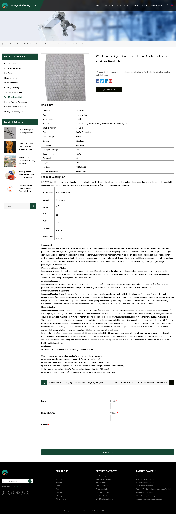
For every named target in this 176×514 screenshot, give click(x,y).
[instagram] (23, 493)
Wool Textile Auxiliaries (26, 44)
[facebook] (3, 493)
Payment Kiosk (142, 476)
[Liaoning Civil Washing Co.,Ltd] (14, 472)
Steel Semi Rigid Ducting (145, 496)
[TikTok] (27, 493)
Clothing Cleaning (11, 87)
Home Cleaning (10, 78)
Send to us (110, 90)
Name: (44, 401)
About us (109, 5)
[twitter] (13, 493)
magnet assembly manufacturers (149, 499)
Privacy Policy (61, 499)
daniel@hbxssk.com (105, 511)
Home (97, 5)
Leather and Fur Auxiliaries (15, 102)
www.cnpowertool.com (145, 482)
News (135, 5)
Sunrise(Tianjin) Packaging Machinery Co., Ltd (153, 489)
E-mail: (113, 401)
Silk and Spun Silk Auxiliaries (16, 107)
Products (121, 5)
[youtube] (18, 493)
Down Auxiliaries (11, 83)
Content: (45, 425)
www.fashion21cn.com (145, 479)
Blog (144, 5)
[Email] (30, 481)
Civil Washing (10, 63)
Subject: (114, 413)
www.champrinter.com (144, 486)
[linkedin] (8, 493)
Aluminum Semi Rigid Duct (146, 492)
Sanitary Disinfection (13, 92)
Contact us (156, 5)
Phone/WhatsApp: (48, 413)
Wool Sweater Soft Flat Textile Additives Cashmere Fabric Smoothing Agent (139, 382)
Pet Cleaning (9, 73)
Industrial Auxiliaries (12, 68)
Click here (18, 486)
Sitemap (59, 496)
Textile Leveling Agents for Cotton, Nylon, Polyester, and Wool (79, 382)
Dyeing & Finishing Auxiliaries (16, 111)
